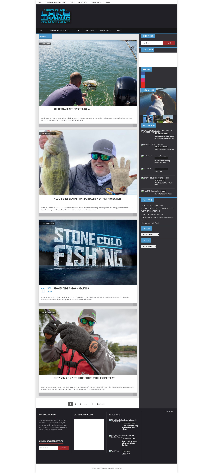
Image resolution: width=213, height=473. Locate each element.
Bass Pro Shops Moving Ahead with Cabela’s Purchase (129, 443)
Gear (72, 2)
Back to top (169, 411)
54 (92, 404)
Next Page (100, 404)
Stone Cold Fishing (161, 146)
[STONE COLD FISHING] (88, 220)
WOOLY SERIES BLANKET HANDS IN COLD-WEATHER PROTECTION (87, 198)
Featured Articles (161, 158)
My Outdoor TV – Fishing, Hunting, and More (162, 161)
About (108, 2)
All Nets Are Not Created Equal (72, 109)
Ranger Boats (159, 180)
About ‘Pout (158, 172)
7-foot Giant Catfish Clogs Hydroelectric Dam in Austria (130, 427)
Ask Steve (126, 451)
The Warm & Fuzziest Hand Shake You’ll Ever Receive (84, 378)
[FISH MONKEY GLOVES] (88, 131)
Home (40, 2)
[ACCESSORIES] (88, 41)
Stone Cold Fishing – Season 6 (71, 288)
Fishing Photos (96, 2)
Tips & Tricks (82, 2)
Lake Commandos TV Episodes (56, 2)
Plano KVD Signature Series (163, 194)
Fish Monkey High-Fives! (150, 223)
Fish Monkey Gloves (161, 133)
